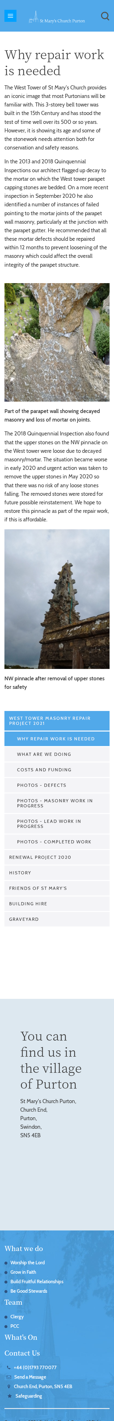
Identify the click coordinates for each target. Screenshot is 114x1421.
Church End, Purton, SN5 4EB (43, 1386)
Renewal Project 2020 (40, 857)
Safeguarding (29, 1396)
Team (13, 1302)
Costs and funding (44, 770)
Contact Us (22, 1352)
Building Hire (28, 904)
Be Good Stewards (28, 1291)
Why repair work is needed (56, 739)
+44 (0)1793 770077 (35, 1367)
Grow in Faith (23, 1272)
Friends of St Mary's (38, 888)
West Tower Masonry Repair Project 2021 (50, 720)
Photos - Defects (41, 785)
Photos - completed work (54, 842)
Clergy (17, 1317)
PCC (14, 1326)
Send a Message (30, 1377)
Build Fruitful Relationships (36, 1281)
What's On (20, 1337)
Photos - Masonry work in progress (55, 803)
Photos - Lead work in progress (49, 823)
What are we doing (44, 754)
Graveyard (24, 919)
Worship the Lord (27, 1263)
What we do (23, 1248)
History (20, 873)
